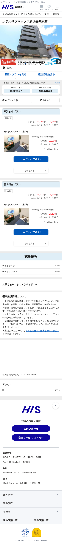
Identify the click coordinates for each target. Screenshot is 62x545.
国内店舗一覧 (41, 520)
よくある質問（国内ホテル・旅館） (42, 330)
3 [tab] (31, 63)
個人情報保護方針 (29, 472)
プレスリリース (19, 457)
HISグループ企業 (34, 457)
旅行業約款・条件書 (11, 472)
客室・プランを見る (15, 74)
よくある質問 (21, 483)
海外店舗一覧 (10, 520)
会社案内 (6, 457)
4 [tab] (33, 63)
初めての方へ (8, 483)
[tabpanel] (31, 45)
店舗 (41, 9)
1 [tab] (25, 63)
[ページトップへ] (55, 405)
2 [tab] (28, 63)
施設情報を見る (46, 74)
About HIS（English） (12, 462)
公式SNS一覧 (34, 483)
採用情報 (26, 462)
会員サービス (49, 9)
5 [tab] (36, 63)
